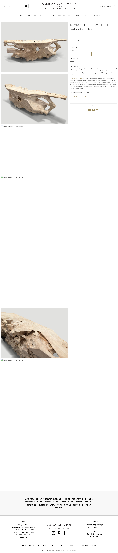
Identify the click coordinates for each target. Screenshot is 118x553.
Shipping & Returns (88, 545)
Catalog (78, 16)
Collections (50, 16)
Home (20, 16)
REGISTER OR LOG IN (103, 6)
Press (87, 16)
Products (38, 16)
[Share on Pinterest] (93, 110)
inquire (85, 41)
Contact (96, 16)
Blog (70, 16)
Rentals (61, 16)
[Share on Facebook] (89, 110)
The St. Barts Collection (76, 78)
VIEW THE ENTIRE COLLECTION (81, 54)
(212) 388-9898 (23, 525)
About (28, 16)
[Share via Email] (97, 110)
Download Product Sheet (78, 96)
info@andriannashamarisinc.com (23, 527)
